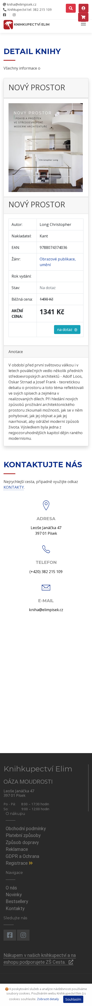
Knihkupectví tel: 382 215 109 (29, 9)
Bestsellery (17, 901)
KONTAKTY (14, 487)
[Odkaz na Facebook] (4, 14)
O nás (11, 888)
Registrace (17, 863)
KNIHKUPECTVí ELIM (31, 24)
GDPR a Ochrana (22, 856)
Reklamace (17, 849)
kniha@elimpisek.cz (21, 4)
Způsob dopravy (22, 842)
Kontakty (15, 908)
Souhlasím (73, 999)
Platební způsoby (23, 835)
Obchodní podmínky (26, 828)
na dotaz (65, 329)
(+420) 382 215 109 (46, 571)
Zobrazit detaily (48, 999)
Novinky (14, 894)
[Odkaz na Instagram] (14, 14)
